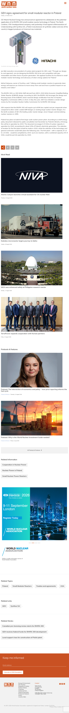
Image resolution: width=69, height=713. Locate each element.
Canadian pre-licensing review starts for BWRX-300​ (23, 626)
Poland (5, 586)
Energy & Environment (24, 683)
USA (62, 586)
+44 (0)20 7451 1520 (40, 694)
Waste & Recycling (23, 692)
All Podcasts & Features (33, 450)
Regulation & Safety (23, 686)
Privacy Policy (53, 707)
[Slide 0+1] (30, 543)
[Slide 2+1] (36, 543)
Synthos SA (15, 606)
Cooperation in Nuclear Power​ (14, 465)
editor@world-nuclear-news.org (43, 693)
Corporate (21, 689)
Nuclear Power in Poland (12, 470)
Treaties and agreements (46, 586)
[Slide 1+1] (33, 543)
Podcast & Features (23, 694)
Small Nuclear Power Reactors (14, 476)
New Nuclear (21, 685)
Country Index (22, 697)
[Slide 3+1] (39, 543)
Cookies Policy (61, 707)
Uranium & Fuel (22, 691)
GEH (4, 606)
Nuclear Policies (22, 688)
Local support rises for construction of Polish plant (22, 638)
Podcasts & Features (5, 394)
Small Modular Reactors (22, 586)
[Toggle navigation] (65, 3)
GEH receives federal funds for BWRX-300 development (24, 632)
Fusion (20, 695)
